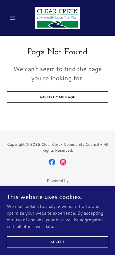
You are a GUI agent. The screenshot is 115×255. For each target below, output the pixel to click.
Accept (57, 241)
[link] (57, 18)
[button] (14, 17)
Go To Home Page (57, 97)
